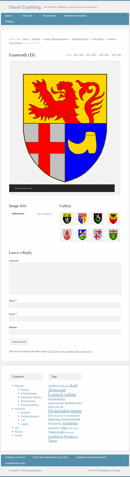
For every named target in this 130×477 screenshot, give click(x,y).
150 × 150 (78, 55)
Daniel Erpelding (25, 7)
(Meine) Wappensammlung (56, 38)
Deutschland (97, 38)
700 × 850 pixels (44, 213)
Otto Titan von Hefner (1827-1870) (50, 457)
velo (23, 419)
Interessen (20, 408)
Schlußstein (70, 423)
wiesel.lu (69, 432)
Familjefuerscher (73, 403)
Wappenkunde (28, 400)
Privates (19, 431)
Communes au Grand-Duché (91, 457)
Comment (14, 261)
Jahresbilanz (58, 415)
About (8, 16)
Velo (63, 427)
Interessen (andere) (75, 16)
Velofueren (49, 16)
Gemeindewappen (65, 410)
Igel (50, 415)
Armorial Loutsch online (62, 391)
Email (13, 314)
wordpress (55, 436)
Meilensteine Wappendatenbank (64, 419)
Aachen (52, 385)
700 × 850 (116, 55)
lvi (65, 415)
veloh (70, 428)
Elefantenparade (56, 402)
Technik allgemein (30, 416)
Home (25, 38)
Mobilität (25, 412)
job (16, 427)
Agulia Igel (63, 385)
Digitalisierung (56, 399)
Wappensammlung (30, 404)
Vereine (9, 22)
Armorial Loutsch (15, 457)
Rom (60, 423)
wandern (75, 428)
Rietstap (53, 423)
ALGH (73, 385)
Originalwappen (29, 393)
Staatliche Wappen (80, 38)
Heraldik (27, 16)
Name (13, 301)
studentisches (54, 427)
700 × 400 (103, 55)
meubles (25, 389)
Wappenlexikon (57, 432)
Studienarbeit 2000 (15, 463)
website (24, 423)
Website (13, 327)
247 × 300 (91, 55)
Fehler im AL (56, 406)
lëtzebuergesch (73, 415)
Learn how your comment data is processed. (70, 351)
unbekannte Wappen (31, 396)
